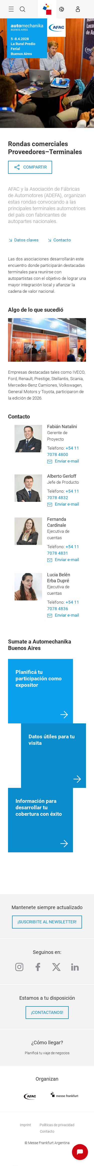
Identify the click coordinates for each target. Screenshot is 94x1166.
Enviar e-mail (67, 461)
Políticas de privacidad (57, 1125)
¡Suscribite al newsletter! (47, 922)
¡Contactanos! (47, 1012)
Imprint (25, 1125)
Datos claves (26, 240)
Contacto (62, 240)
